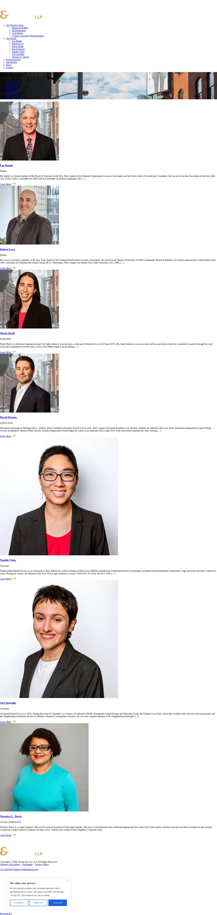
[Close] (68, 880)
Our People (11, 38)
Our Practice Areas (14, 25)
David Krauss (18, 49)
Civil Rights (17, 33)
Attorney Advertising (10, 864)
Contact (9, 67)
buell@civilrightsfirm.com (26, 869)
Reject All (38, 903)
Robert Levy (18, 44)
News (8, 65)
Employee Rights (20, 28)
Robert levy (11, 84)
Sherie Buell (17, 46)
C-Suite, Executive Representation (28, 36)
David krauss (12, 90)
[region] (38, 893)
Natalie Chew (18, 51)
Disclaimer (27, 864)
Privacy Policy (42, 864)
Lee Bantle (17, 41)
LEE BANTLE (13, 82)
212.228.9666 (6, 869)
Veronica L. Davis (20, 57)
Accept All (57, 903)
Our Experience (13, 59)
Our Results (11, 62)
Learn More (6, 184)
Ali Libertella (18, 54)
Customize (19, 903)
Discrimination (19, 30)
